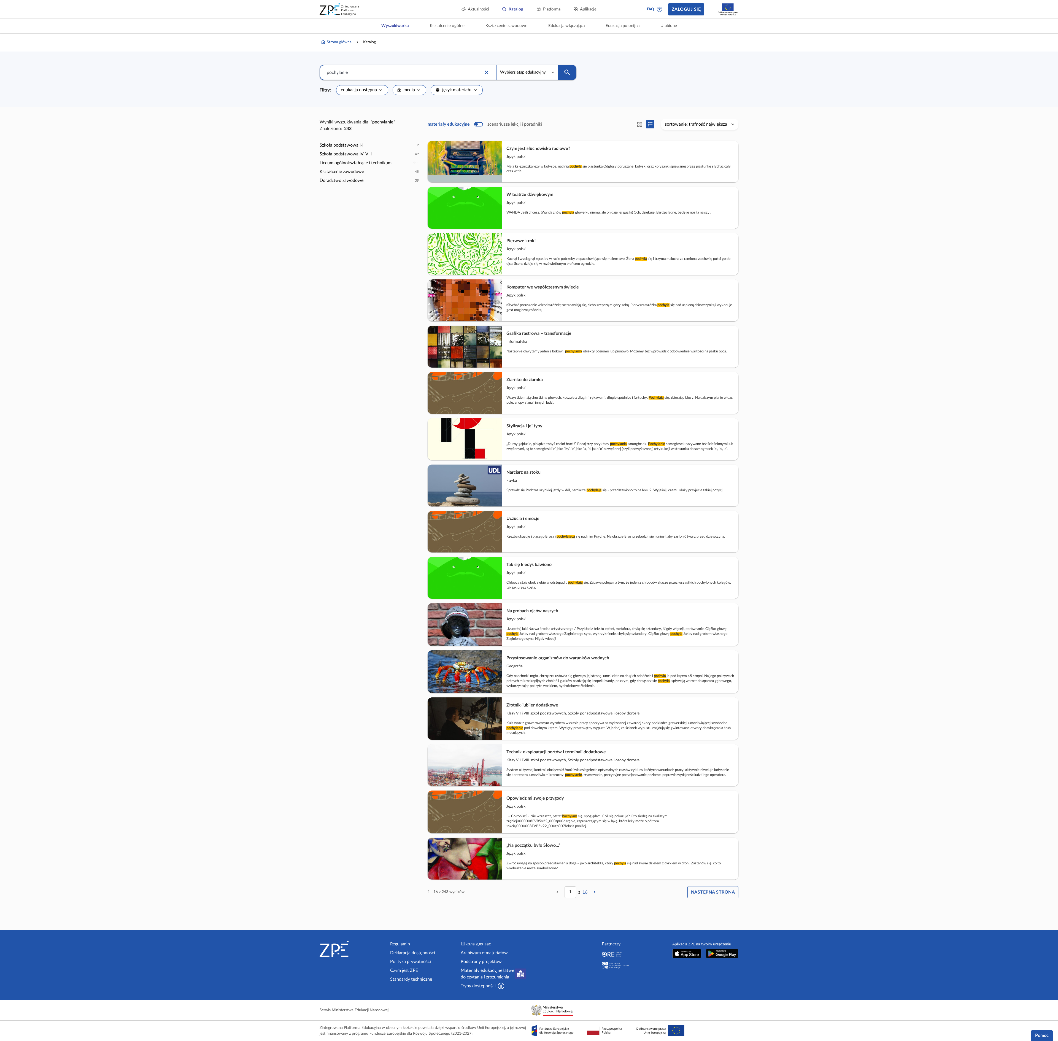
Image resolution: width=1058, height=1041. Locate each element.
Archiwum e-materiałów (484, 953)
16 (584, 892)
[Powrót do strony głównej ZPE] (339, 9)
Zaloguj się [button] (686, 9)
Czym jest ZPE (404, 970)
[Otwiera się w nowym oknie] (686, 953)
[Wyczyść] (486, 72)
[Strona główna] (353, 949)
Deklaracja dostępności (412, 953)
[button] (659, 9)
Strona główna (339, 42)
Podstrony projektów (481, 961)
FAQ (650, 9)
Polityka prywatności (410, 961)
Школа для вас (476, 944)
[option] (369, 145)
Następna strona (713, 892)
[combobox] (362, 90)
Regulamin (400, 944)
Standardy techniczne (411, 979)
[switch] (485, 124)
